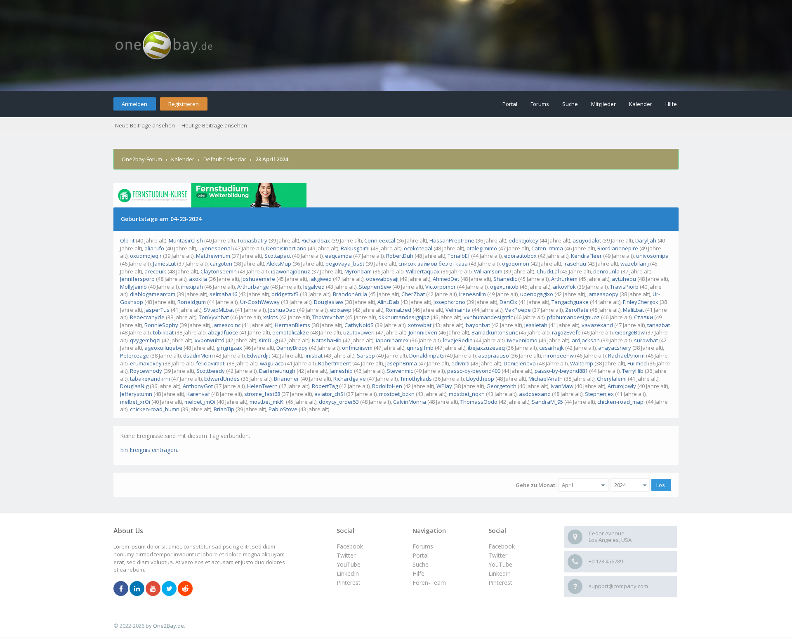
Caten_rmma (547, 248)
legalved (314, 286)
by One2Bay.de (165, 625)
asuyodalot (587, 240)
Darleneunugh (277, 370)
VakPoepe (518, 309)
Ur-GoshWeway (260, 302)
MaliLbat (633, 309)
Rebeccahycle (147, 317)
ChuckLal (548, 271)
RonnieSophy (161, 325)
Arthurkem (564, 279)
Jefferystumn (136, 394)
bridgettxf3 (285, 294)
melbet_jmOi (199, 401)
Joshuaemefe (258, 279)
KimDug (268, 340)
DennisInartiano (286, 248)
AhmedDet (446, 279)
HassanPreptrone (451, 240)
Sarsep (366, 355)
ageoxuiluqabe (163, 347)
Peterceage (134, 355)
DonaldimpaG (426, 355)
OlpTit (127, 240)
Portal (509, 104)
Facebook (501, 546)
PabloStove (283, 409)
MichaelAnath (545, 378)
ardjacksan (586, 340)
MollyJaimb (133, 286)
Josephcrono (449, 302)
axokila (198, 279)
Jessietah (535, 325)
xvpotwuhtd (209, 340)
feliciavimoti (211, 363)
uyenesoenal (215, 248)
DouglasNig (134, 386)
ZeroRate (577, 309)
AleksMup (278, 263)
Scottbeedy (210, 370)
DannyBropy (292, 347)
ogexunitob (504, 286)
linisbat (313, 355)
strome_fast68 (262, 394)
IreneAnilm (472, 294)
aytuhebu (624, 279)
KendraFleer (586, 255)
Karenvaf (198, 394)
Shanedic (505, 279)
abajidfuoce (223, 332)
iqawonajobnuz (290, 271)
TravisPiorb (624, 286)
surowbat (646, 340)
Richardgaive (349, 378)
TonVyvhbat (214, 317)
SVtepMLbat (219, 309)
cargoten (221, 263)
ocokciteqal (418, 248)
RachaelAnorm (626, 355)
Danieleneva (520, 363)
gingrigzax (229, 347)
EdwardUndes (222, 378)
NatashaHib (327, 340)
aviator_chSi (329, 394)
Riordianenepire (617, 248)
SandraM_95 (547, 401)
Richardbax (316, 240)
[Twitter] (169, 589)
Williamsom (488, 271)
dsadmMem (198, 355)
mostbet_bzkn (397, 394)
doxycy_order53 (339, 401)
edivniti (460, 363)
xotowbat (419, 325)
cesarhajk (551, 347)
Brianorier (286, 378)
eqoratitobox (520, 255)
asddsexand (535, 394)
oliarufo (154, 248)
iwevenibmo (522, 340)
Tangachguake (570, 302)
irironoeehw (558, 355)
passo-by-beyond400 (473, 370)
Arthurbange (253, 286)
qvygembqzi (145, 340)
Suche (570, 104)
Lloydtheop (480, 378)
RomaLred (398, 309)
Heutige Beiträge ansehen (214, 125)
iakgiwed (320, 279)
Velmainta (458, 309)
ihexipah (192, 286)
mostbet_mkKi (267, 401)
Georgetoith (501, 386)
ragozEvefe (566, 332)
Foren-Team (429, 582)
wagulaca (272, 363)
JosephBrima (401, 363)
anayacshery (614, 347)
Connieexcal (379, 240)
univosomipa (652, 255)
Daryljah (645, 240)
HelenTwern (262, 386)
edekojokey (523, 240)
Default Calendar (224, 159)
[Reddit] (185, 589)
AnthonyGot (198, 386)
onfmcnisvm (357, 347)
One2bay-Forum (142, 159)
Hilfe (671, 104)
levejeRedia (458, 340)
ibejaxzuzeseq (486, 347)
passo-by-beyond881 (561, 370)
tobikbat (163, 332)
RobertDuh (399, 255)
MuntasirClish (186, 240)
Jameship (341, 370)
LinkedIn (499, 573)
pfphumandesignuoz (573, 317)
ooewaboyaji (382, 279)
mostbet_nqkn (467, 394)
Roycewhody (146, 370)
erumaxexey (146, 363)
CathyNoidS (359, 325)
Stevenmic (400, 370)
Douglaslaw (328, 302)
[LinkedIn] (137, 589)
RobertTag (325, 386)
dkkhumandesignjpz (403, 317)
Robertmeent (334, 363)
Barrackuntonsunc (494, 332)
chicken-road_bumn (154, 409)
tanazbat (658, 325)
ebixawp (340, 309)
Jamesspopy (602, 294)
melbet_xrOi (135, 401)
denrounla (606, 271)
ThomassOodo (478, 401)
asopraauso (493, 355)
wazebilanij (634, 263)
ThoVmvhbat (328, 317)
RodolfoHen (387, 386)
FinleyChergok (640, 302)
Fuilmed (637, 363)
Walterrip (581, 363)
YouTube (500, 564)
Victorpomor (440, 286)
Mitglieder (603, 104)
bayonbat (478, 325)
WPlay (444, 386)
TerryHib (633, 370)
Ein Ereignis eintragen (148, 450)
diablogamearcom (152, 294)
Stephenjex (599, 394)
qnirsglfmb (420, 347)
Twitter (497, 555)
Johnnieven (423, 332)
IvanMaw (562, 386)
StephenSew (375, 286)
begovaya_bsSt (344, 263)
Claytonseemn (218, 271)
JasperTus (157, 309)
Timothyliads (416, 378)
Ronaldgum (191, 302)
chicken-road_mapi (621, 401)
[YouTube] (153, 589)
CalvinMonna (409, 401)
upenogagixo (536, 294)
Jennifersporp (137, 279)
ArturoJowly (622, 386)
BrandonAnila (350, 294)
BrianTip (224, 409)
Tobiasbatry (252, 240)
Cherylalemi (612, 378)
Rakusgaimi (355, 248)
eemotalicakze (290, 332)
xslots (270, 317)
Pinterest (500, 582)
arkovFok (564, 286)
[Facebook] (120, 589)
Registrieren (183, 104)
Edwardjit (258, 355)
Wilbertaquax (423, 271)
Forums (539, 104)
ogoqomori (515, 263)
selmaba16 (223, 294)
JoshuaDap (282, 309)
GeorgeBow (630, 332)
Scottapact (277, 255)
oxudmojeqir (146, 255)
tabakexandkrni (150, 378)
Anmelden (134, 104)
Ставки (643, 317)
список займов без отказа (433, 263)
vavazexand (597, 325)
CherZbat (413, 294)
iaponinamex (392, 340)
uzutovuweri (359, 332)
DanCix (508, 302)
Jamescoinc (226, 325)
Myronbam (358, 271)
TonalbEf (459, 255)
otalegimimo (482, 248)
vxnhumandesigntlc (488, 317)
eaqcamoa (338, 255)
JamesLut (164, 263)
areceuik (155, 271)
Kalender (640, 104)
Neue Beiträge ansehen (145, 125)
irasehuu (574, 263)
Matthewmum (213, 255)
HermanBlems (292, 325)
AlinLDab (388, 302)
